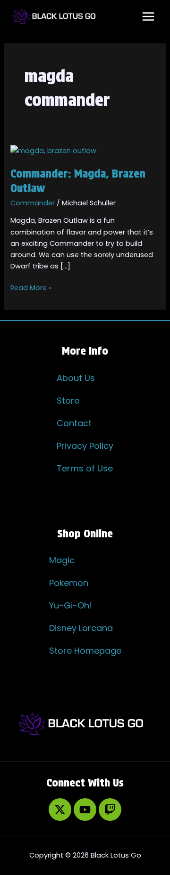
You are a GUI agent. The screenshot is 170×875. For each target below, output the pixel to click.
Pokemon (68, 583)
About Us (76, 378)
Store (68, 400)
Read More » (31, 287)
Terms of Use (85, 468)
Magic (62, 560)
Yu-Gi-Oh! (70, 605)
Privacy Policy (85, 446)
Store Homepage (85, 650)
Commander (32, 203)
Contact (74, 423)
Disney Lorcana (81, 628)
